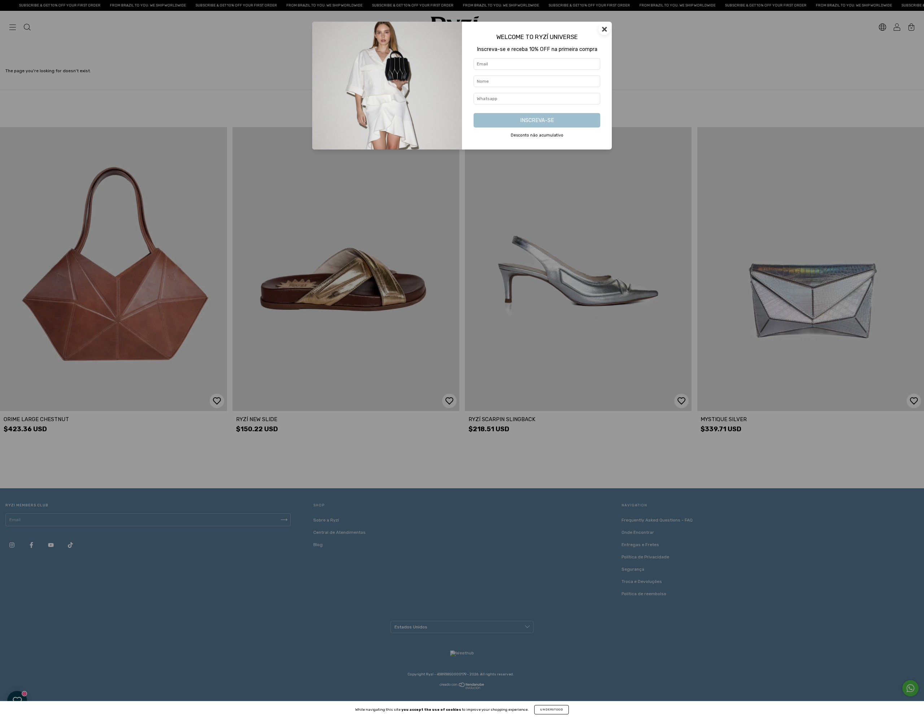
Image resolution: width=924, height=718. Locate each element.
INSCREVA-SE (537, 120)
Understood (551, 709)
